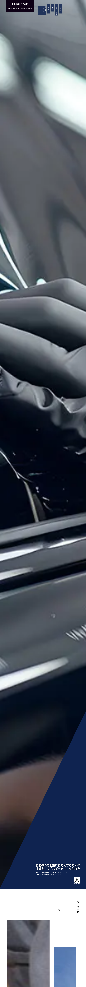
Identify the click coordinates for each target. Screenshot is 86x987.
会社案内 (52, 9)
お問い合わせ (60, 10)
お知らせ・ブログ (56, 11)
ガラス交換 (45, 8)
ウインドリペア (43, 9)
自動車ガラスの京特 (20, 4)
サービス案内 (48, 10)
